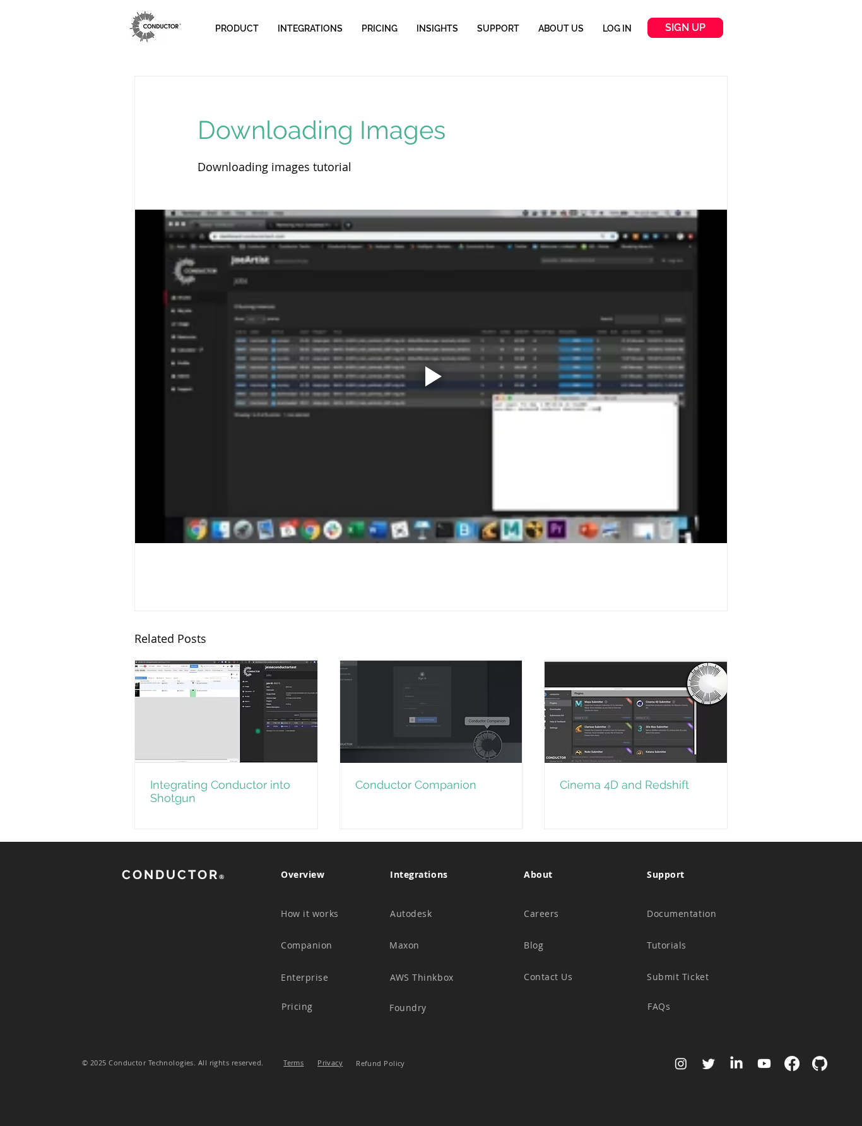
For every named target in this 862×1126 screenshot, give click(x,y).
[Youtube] (764, 1063)
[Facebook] (792, 1063)
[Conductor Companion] (431, 712)
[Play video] (431, 376)
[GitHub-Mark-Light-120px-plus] (819, 1063)
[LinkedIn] (736, 1063)
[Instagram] (680, 1063)
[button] (237, 28)
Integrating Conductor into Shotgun (220, 791)
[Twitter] (708, 1063)
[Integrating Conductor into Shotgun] (226, 712)
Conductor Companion (415, 784)
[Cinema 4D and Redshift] (636, 712)
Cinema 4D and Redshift (624, 784)
